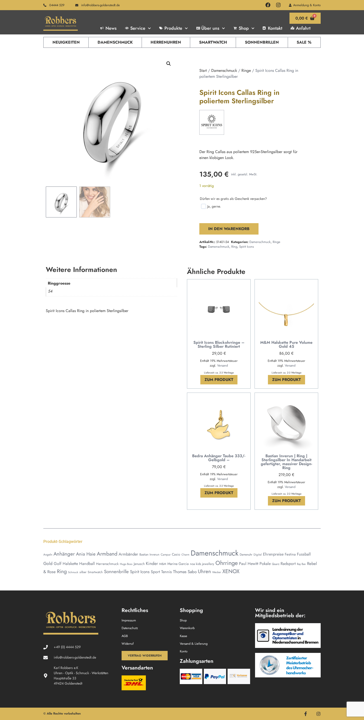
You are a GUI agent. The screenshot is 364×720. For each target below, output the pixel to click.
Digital (258, 555)
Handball (87, 563)
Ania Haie (86, 554)
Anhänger (64, 554)
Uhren (204, 571)
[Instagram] (278, 4)
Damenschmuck (115, 42)
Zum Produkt (219, 379)
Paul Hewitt (248, 563)
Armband (107, 554)
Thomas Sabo (185, 572)
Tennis (166, 572)
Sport (155, 572)
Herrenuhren (166, 42)
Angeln (47, 554)
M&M (162, 564)
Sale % (304, 42)
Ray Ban (301, 564)
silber (82, 572)
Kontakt (275, 28)
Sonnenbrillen (262, 42)
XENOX (230, 571)
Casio (176, 554)
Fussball (304, 554)
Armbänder (128, 554)
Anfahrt (303, 28)
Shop (244, 28)
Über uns (210, 28)
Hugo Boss (126, 564)
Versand (222, 365)
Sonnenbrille (116, 571)
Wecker (216, 572)
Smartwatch (213, 42)
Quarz (275, 564)
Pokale (265, 563)
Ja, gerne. (214, 206)
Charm (185, 555)
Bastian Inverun (149, 554)
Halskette (70, 563)
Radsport (288, 563)
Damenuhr (246, 554)
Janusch (139, 563)
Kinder (152, 563)
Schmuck (73, 572)
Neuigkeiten (66, 42)
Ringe (246, 70)
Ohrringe (226, 563)
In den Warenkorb (229, 229)
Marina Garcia (178, 563)
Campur (166, 554)
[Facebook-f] (305, 714)
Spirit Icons (246, 246)
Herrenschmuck (107, 563)
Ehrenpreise (273, 554)
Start (203, 70)
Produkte (173, 28)
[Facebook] (267, 4)
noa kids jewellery (202, 563)
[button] (168, 63)
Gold (47, 563)
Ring (234, 246)
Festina (290, 554)
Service (137, 28)
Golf (57, 563)
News (111, 28)
